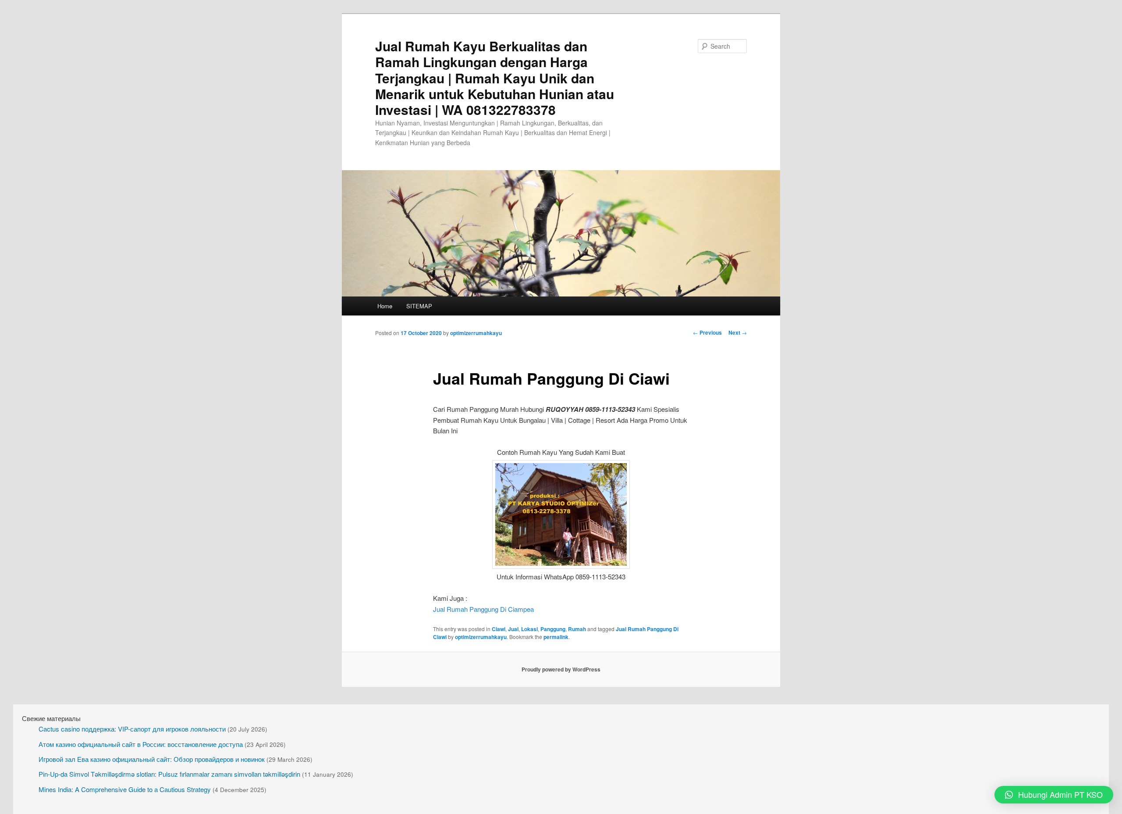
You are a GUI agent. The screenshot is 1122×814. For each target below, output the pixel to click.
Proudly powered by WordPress (561, 669)
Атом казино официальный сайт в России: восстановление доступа (141, 744)
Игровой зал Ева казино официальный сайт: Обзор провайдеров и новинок (152, 759)
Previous (707, 332)
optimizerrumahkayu (476, 333)
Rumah (577, 629)
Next (737, 332)
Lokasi (529, 629)
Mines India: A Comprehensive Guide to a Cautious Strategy (125, 789)
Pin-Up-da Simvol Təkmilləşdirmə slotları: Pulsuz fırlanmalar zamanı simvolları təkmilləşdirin (169, 773)
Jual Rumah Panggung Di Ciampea (483, 609)
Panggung (552, 629)
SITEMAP (419, 306)
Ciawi (498, 629)
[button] (1053, 794)
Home (384, 306)
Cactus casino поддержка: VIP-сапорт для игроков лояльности (132, 728)
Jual (513, 629)
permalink (555, 637)
